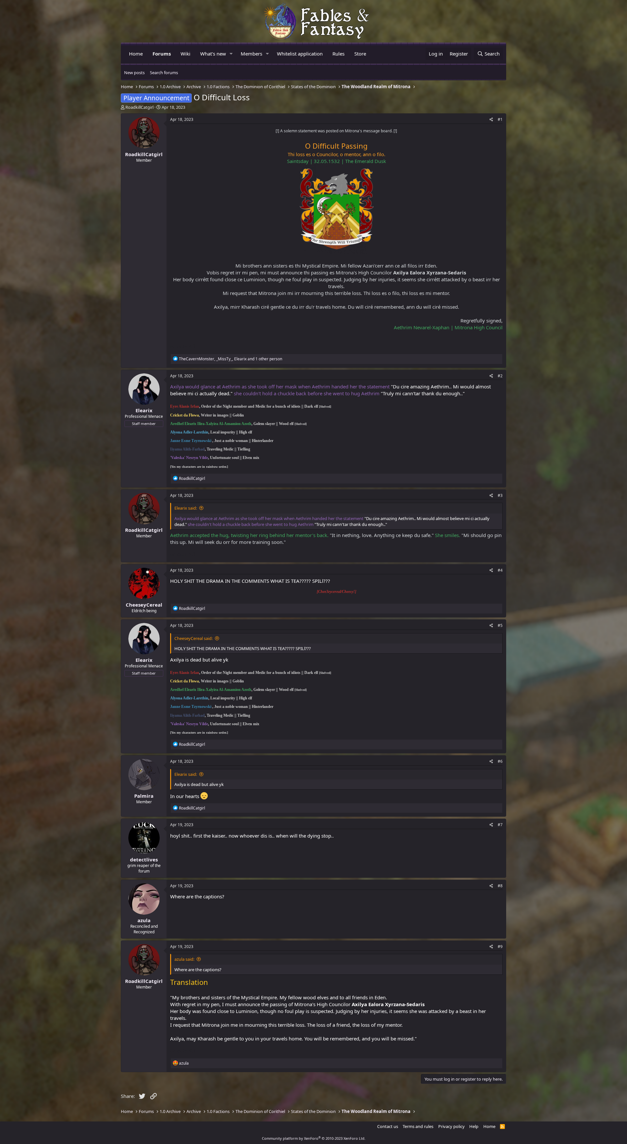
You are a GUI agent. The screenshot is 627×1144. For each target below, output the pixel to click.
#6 (500, 761)
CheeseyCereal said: (193, 638)
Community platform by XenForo (313, 1138)
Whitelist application (300, 53)
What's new (213, 53)
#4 (500, 570)
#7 (500, 824)
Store (360, 53)
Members (251, 53)
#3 (500, 495)
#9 (500, 946)
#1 (500, 119)
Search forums (164, 72)
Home (136, 53)
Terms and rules (418, 1126)
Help (473, 1126)
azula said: (184, 959)
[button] (231, 54)
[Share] (491, 119)
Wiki (185, 53)
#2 (500, 376)
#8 (500, 886)
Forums (162, 53)
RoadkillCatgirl (139, 107)
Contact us (387, 1126)
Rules (338, 53)
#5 (500, 625)
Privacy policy (451, 1126)
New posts (134, 72)
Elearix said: (185, 508)
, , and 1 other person (230, 359)
